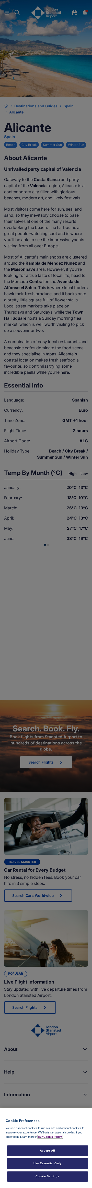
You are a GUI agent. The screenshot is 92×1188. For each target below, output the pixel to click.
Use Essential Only (47, 1163)
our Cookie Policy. (50, 1136)
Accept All (47, 1150)
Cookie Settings (47, 1176)
